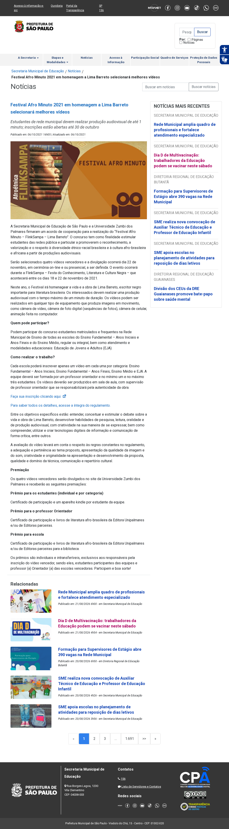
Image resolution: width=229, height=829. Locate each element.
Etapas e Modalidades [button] (56, 60)
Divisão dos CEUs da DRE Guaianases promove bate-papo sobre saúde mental (183, 294)
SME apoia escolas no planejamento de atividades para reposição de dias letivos (184, 258)
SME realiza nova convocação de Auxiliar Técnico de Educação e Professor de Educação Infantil (184, 227)
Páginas (197, 39)
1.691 (129, 739)
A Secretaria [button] (27, 57)
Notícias (189, 42)
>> (144, 739)
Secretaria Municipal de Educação (37, 71)
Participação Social (145, 57)
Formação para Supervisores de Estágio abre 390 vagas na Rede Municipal (183, 196)
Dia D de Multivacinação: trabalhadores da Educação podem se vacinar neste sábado (183, 160)
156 (123, 778)
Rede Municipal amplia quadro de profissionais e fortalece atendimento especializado (185, 129)
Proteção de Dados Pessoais (203, 60)
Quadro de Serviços (174, 57)
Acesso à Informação (116, 60)
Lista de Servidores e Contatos (141, 786)
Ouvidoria (57, 5)
